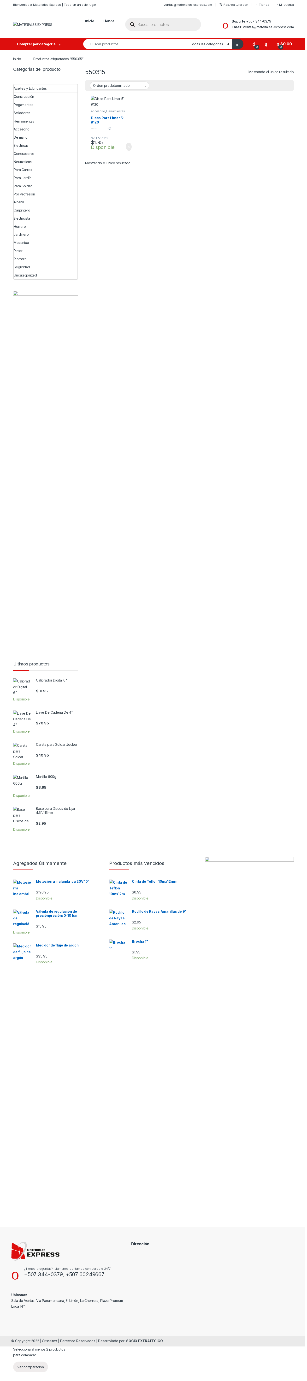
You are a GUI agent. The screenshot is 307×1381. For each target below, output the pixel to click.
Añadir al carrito (126, 147)
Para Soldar (23, 186)
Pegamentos (23, 105)
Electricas (21, 145)
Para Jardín (22, 178)
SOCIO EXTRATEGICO (144, 1341)
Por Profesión (24, 194)
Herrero (20, 226)
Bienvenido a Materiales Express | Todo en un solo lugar (54, 4)
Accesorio (98, 111)
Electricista (22, 218)
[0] (254, 44)
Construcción (24, 96)
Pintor (18, 251)
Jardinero (21, 234)
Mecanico (21, 243)
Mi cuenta (286, 4)
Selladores (22, 113)
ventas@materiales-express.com (188, 4)
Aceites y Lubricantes (30, 88)
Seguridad (22, 267)
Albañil (19, 202)
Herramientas (115, 111)
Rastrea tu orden (236, 4)
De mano (21, 137)
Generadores (24, 154)
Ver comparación (30, 1367)
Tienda (264, 4)
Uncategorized (25, 275)
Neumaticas (23, 162)
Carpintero (22, 210)
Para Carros (23, 170)
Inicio (89, 21)
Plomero (20, 259)
